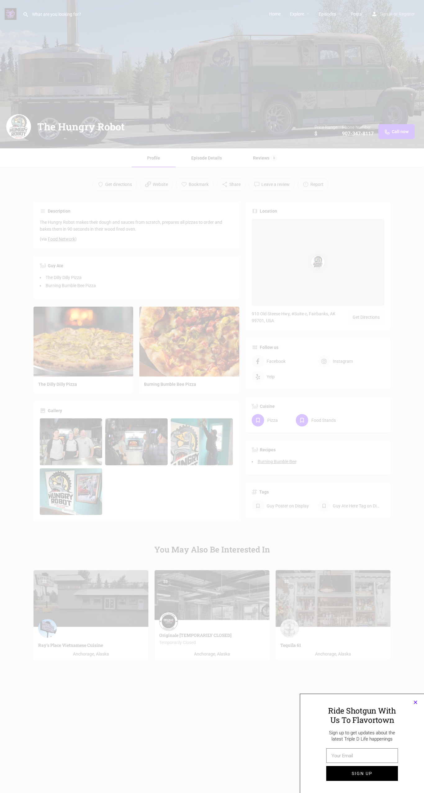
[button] (415, 702)
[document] (212, 396)
